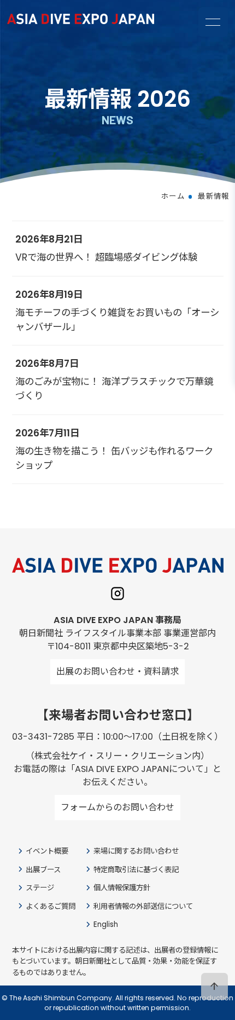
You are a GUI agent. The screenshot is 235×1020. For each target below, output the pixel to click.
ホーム (173, 196)
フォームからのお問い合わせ (117, 807)
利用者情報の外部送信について (138, 906)
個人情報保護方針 (116, 887)
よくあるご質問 (45, 906)
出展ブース (38, 869)
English (100, 924)
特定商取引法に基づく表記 (131, 869)
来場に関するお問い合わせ (131, 851)
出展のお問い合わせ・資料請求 (117, 671)
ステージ (34, 887)
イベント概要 (41, 851)
